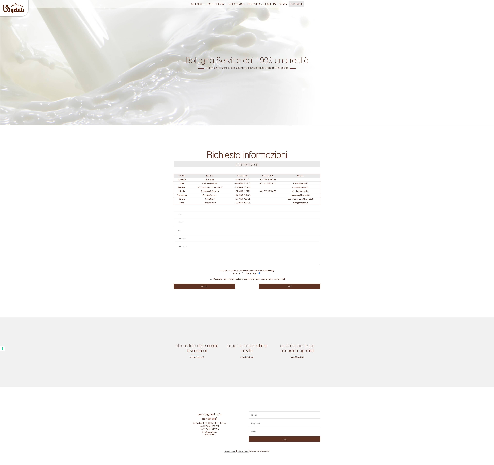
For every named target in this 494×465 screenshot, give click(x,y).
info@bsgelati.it (209, 431)
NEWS (283, 3)
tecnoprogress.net (263, 451)
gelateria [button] (236, 3)
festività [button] (254, 3)
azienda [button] (197, 3)
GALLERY (270, 3)
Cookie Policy (243, 451)
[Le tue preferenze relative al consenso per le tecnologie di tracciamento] (2, 348)
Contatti (296, 3)
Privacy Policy (230, 451)
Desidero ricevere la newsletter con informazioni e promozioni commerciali (249, 279)
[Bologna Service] (14, 3)
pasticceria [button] (215, 3)
